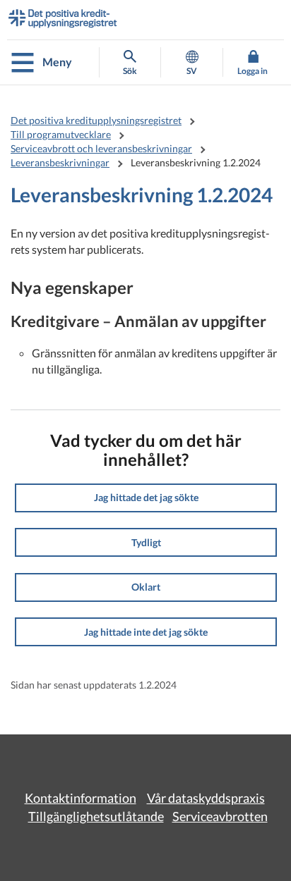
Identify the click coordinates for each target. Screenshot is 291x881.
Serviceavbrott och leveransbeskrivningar (101, 148)
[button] (146, 497)
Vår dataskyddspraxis (206, 798)
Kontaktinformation (80, 798)
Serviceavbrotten (220, 816)
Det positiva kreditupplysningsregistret (96, 120)
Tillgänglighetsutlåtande (96, 816)
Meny (57, 61)
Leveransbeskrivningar (60, 162)
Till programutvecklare (61, 134)
